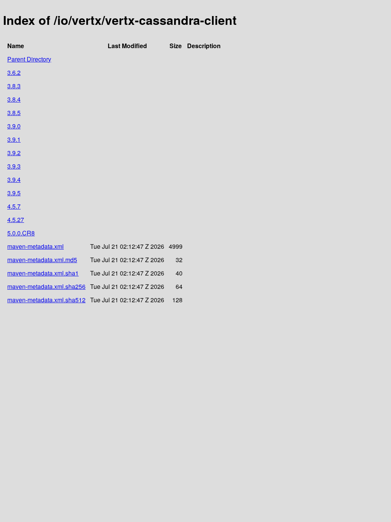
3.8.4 (14, 99)
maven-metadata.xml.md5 (42, 259)
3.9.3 (14, 166)
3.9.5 (14, 192)
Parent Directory (29, 59)
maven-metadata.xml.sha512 (46, 299)
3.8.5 (14, 112)
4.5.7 (14, 206)
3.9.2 (14, 152)
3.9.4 (14, 179)
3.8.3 (14, 85)
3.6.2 (14, 72)
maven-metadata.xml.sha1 (43, 273)
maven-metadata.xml (35, 246)
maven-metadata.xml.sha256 (46, 286)
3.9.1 (14, 139)
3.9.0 (14, 126)
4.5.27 (15, 219)
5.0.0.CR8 (21, 233)
